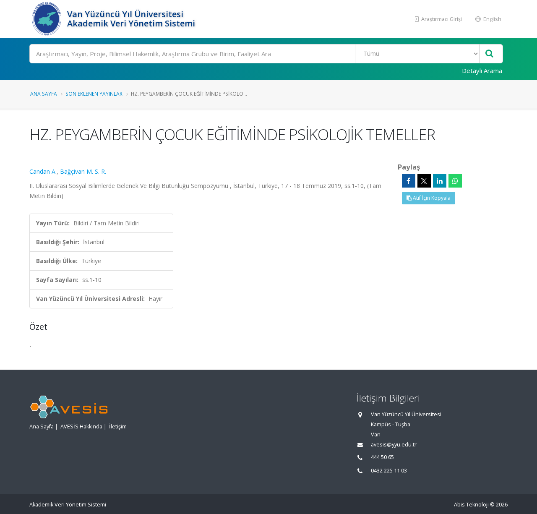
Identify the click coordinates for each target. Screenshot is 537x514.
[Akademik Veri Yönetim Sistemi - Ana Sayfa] (47, 19)
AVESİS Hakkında (81, 426)
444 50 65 (382, 457)
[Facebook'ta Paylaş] (408, 181)
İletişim (118, 426)
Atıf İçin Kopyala (431, 197)
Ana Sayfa (43, 93)
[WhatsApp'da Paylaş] (455, 181)
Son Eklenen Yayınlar (94, 93)
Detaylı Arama (482, 70)
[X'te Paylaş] (424, 181)
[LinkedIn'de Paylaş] (439, 181)
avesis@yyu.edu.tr (394, 444)
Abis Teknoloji (471, 504)
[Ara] (489, 53)
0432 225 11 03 (389, 470)
